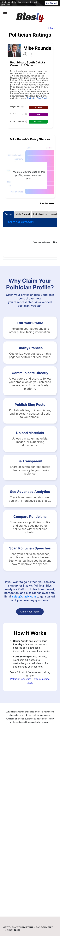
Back (52, 28)
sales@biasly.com (24, 596)
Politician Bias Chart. (37, 98)
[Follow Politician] (25, 54)
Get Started (51, 3)
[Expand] (5, 13)
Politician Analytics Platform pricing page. (30, 681)
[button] (24, 13)
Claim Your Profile (29, 611)
